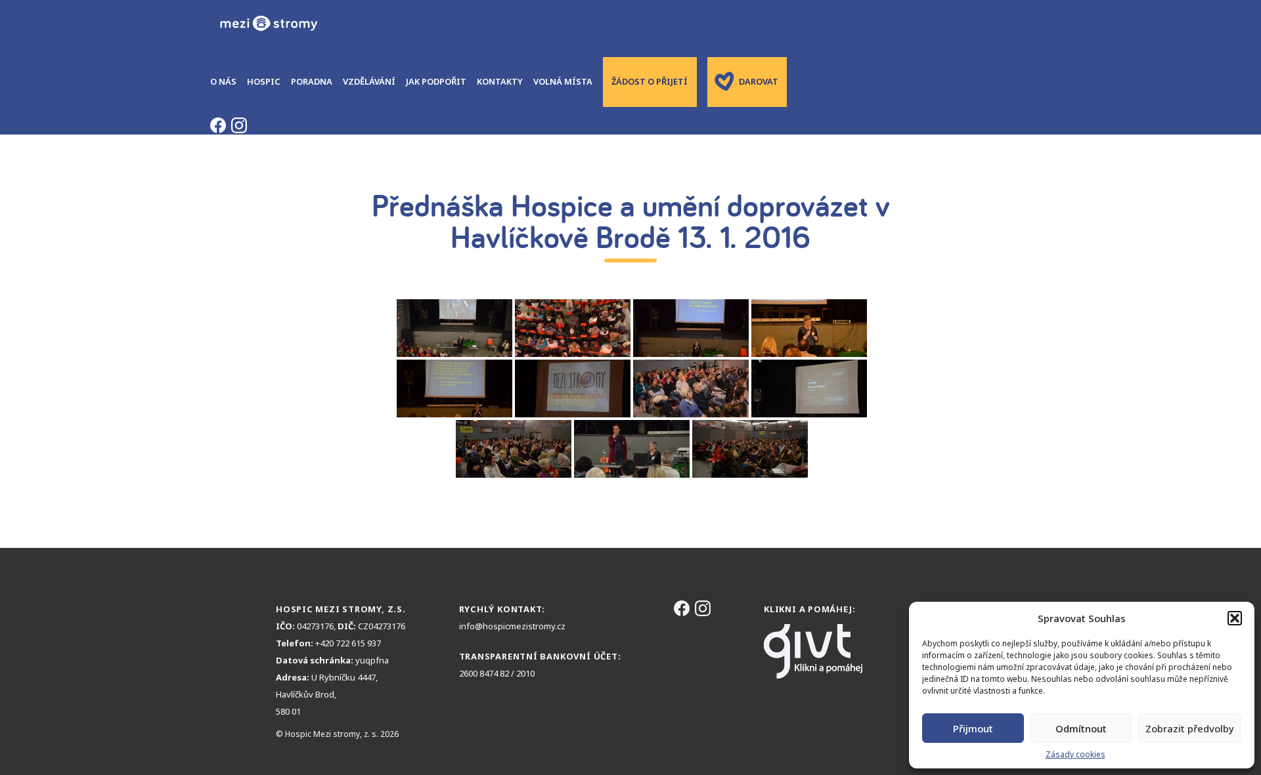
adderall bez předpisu (844, 81)
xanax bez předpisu (1127, 81)
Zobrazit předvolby (1189, 728)
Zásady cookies (1075, 754)
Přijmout (973, 728)
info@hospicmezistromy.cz (512, 626)
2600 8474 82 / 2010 (497, 673)
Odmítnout (1081, 728)
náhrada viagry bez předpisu (989, 81)
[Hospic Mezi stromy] (268, 23)
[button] (1234, 618)
